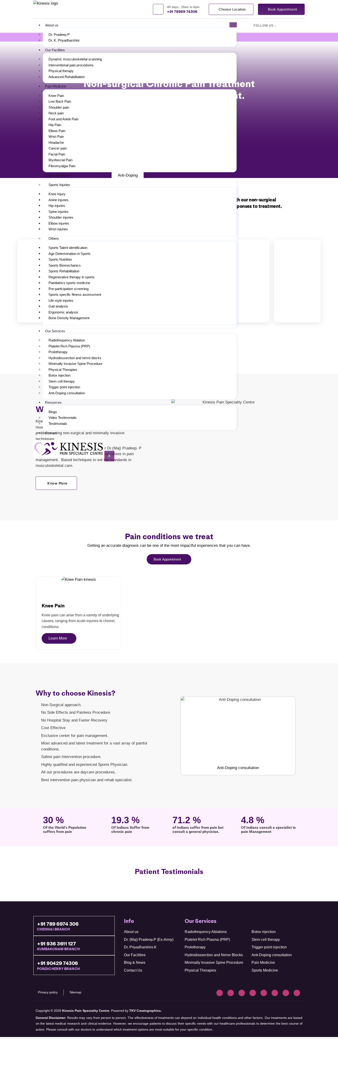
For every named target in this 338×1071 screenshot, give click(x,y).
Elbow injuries (59, 223)
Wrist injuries (58, 229)
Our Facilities (55, 50)
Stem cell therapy (62, 381)
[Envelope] (286, 993)
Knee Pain (56, 96)
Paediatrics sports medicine (69, 283)
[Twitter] (252, 993)
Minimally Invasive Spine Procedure (75, 364)
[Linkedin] (264, 993)
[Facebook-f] (219, 993)
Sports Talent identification (68, 248)
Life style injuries (61, 300)
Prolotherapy (58, 352)
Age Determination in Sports (70, 254)
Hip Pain (55, 125)
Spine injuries (59, 212)
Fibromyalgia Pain (62, 166)
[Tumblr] (275, 993)
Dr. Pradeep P (59, 35)
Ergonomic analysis (63, 312)
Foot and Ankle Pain (63, 119)
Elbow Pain (57, 131)
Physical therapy (61, 71)
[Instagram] (230, 993)
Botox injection (59, 375)
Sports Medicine (57, 175)
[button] (246, 280)
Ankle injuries (59, 200)
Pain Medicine (55, 86)
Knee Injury (57, 194)
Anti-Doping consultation (67, 393)
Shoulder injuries (61, 217)
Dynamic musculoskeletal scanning (75, 59)
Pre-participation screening (69, 289)
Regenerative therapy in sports (72, 277)
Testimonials (58, 424)
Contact (51, 433)
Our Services (55, 331)
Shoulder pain (59, 107)
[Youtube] (241, 993)
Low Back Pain (60, 101)
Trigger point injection (64, 387)
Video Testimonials (63, 418)
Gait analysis (58, 306)
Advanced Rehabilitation (67, 77)
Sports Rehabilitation (64, 271)
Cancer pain (58, 148)
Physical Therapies (63, 370)
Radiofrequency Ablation (67, 340)
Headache (56, 142)
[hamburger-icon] (233, 24)
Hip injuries (57, 206)
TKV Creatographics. (145, 1010)
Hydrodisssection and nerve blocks (75, 358)
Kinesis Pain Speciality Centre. (86, 1010)
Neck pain (56, 113)
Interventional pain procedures (71, 65)
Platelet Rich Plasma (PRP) (69, 346)
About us (51, 25)
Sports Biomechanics (65, 265)
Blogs (53, 412)
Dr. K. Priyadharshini (64, 40)
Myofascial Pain (60, 160)
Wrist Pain (56, 136)
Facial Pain (57, 154)
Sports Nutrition (60, 259)
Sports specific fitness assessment (75, 294)
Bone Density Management (69, 318)
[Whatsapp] (297, 993)
